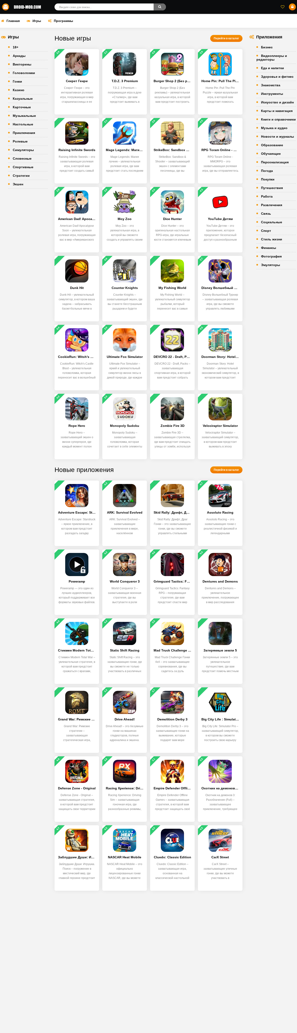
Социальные (271, 222)
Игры (36, 21)
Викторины (22, 64)
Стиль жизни (271, 239)
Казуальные (23, 98)
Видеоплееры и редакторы (271, 57)
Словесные (22, 158)
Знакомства (270, 85)
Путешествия (272, 188)
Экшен (18, 184)
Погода (267, 171)
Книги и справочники (278, 119)
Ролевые (20, 141)
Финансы (268, 248)
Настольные (23, 124)
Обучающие (271, 153)
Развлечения (271, 205)
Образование (272, 145)
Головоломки (24, 73)
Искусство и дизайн (277, 102)
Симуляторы (23, 150)
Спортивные (23, 167)
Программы (63, 21)
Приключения (24, 133)
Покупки (267, 179)
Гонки (17, 81)
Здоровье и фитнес (277, 76)
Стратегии (21, 175)
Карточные (22, 107)
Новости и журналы (277, 136)
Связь (266, 213)
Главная (13, 21)
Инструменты (272, 94)
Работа (267, 196)
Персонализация (275, 162)
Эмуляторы (270, 265)
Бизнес (267, 47)
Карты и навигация (277, 111)
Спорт (266, 231)
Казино (18, 90)
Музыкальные (24, 116)
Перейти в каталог (226, 38)
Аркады (19, 56)
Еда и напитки (272, 68)
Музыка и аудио (274, 128)
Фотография (271, 256)
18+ (15, 47)
